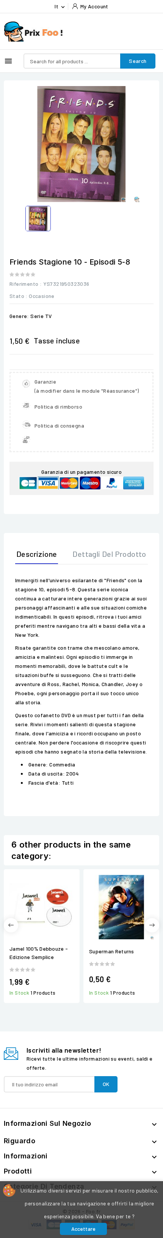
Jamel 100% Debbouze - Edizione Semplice (38, 952)
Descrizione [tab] (36, 553)
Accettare (83, 1228)
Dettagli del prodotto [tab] (109, 553)
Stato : (18, 296)
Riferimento (23, 284)
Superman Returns (111, 951)
